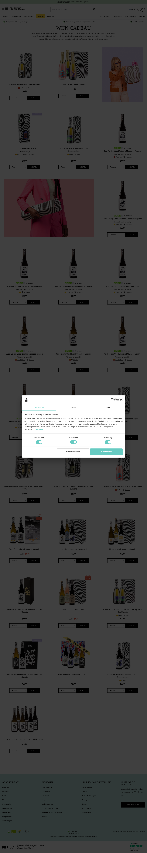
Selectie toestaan (73, 452)
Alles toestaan (106, 452)
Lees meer (39, 429)
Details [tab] (73, 407)
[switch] (39, 442)
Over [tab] (108, 407)
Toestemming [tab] (39, 407)
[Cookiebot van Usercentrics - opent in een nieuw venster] (113, 400)
